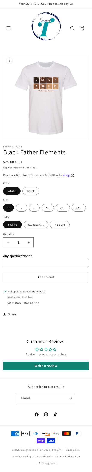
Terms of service (44, 456)
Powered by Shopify (50, 449)
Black (31, 191)
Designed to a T (29, 449)
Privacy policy (23, 456)
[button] (8, 28)
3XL (78, 208)
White (12, 191)
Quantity (8, 234)
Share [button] (12, 314)
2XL (62, 208)
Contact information (68, 456)
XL (47, 208)
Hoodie (60, 225)
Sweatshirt (36, 225)
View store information (23, 303)
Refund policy (72, 449)
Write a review (46, 366)
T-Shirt (12, 225)
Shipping (7, 167)
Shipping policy (48, 463)
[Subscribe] (70, 398)
